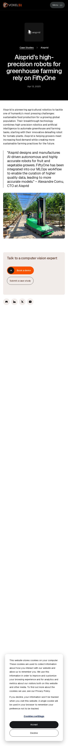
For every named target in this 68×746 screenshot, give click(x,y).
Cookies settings (34, 716)
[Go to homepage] (12, 5)
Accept (34, 724)
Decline (34, 733)
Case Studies (27, 47)
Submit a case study (20, 280)
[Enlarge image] (34, 216)
